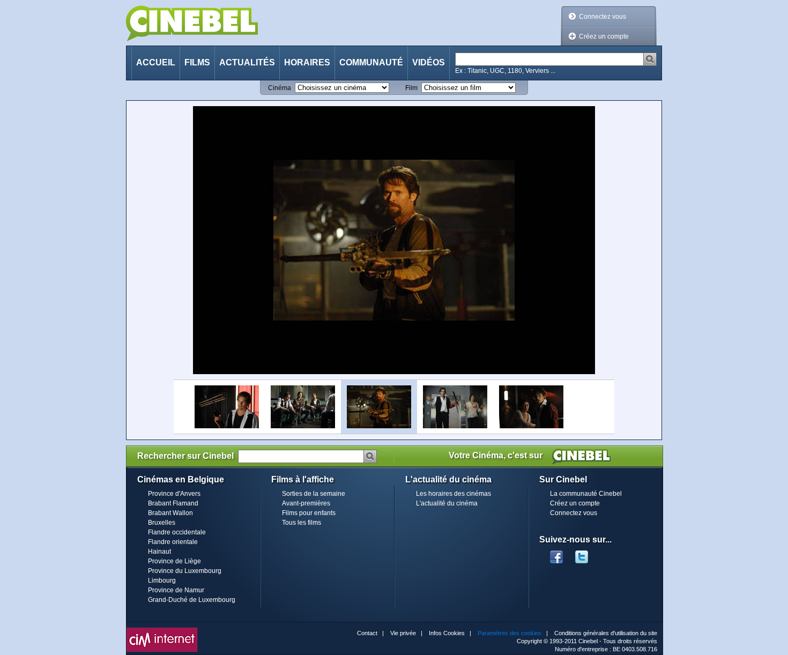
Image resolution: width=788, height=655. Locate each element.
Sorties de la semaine (313, 493)
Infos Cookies (447, 633)
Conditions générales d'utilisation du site (605, 633)
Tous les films (301, 522)
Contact (367, 633)
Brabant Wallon (170, 513)
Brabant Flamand (173, 503)
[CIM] (162, 630)
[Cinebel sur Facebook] (556, 553)
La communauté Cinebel (586, 493)
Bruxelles (161, 522)
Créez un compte (604, 36)
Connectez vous (602, 16)
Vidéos (428, 62)
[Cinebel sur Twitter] (587, 553)
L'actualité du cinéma (447, 503)
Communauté (371, 62)
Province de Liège (174, 561)
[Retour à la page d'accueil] (192, 23)
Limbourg (162, 580)
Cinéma (279, 88)
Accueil (155, 62)
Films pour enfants (309, 513)
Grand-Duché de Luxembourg (191, 600)
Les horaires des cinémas (453, 493)
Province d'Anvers (174, 493)
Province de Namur (176, 590)
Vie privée (403, 633)
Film (411, 88)
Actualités (247, 62)
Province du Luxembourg (184, 571)
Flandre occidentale (177, 532)
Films (197, 62)
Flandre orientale (173, 542)
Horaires (307, 62)
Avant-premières (306, 503)
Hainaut (159, 551)
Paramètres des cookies (509, 633)
